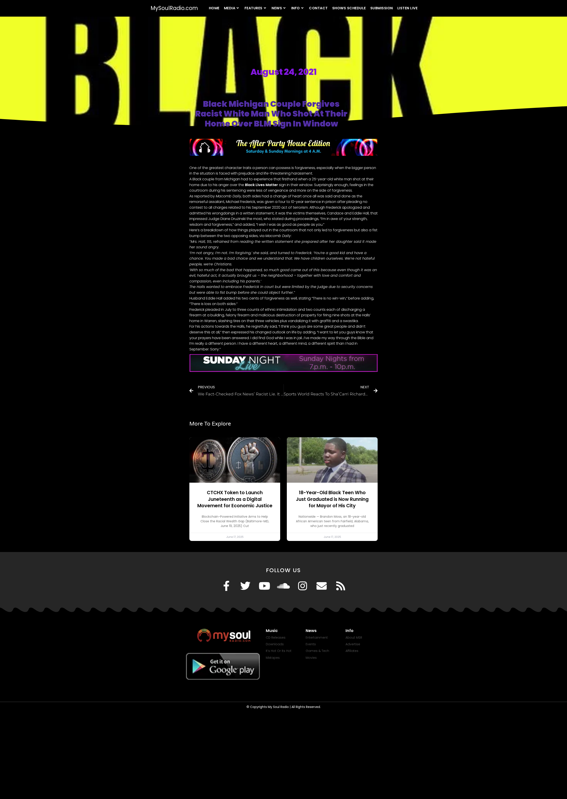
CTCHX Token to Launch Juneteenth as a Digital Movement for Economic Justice (234, 499)
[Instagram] (302, 586)
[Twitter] (245, 586)
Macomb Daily (228, 196)
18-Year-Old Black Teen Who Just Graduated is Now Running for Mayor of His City (332, 499)
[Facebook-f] (226, 586)
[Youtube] (264, 586)
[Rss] (341, 586)
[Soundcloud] (283, 586)
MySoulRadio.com (174, 8)
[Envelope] (322, 586)
